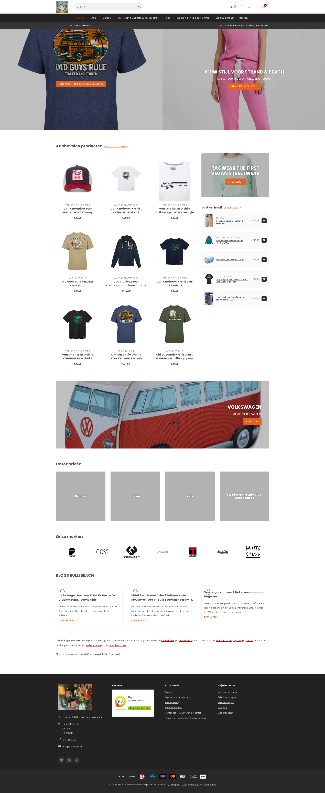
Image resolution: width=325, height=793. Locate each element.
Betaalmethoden (173, 707)
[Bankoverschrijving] (122, 776)
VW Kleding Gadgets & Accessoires (138, 17)
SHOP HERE (252, 421)
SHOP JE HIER (235, 181)
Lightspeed (175, 784)
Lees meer (65, 620)
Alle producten (225, 712)
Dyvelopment (209, 784)
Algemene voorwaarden (177, 697)
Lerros (249, 640)
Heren (92, 17)
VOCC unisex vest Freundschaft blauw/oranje (126, 283)
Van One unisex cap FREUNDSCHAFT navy (77, 210)
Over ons (170, 692)
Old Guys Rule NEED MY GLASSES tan (77, 283)
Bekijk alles (232, 208)
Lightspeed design (191, 784)
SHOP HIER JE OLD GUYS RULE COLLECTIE (81, 83)
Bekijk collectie (115, 146)
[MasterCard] (172, 776)
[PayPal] (193, 776)
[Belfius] (132, 776)
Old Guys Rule (93, 645)
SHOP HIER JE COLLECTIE (244, 86)
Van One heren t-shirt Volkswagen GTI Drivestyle (174, 210)
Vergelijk (222, 707)
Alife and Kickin (224, 640)
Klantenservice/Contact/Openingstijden (185, 717)
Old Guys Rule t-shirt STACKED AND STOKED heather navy (126, 358)
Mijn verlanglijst (226, 702)
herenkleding (186, 640)
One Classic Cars (117, 645)
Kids (168, 17)
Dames (107, 17)
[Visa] (203, 776)
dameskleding (168, 640)
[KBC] (152, 776)
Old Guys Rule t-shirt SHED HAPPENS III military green (174, 356)
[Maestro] (162, 776)
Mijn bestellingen (227, 697)
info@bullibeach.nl (72, 746)
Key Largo (238, 640)
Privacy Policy (172, 702)
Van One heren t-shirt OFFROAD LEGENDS (126, 210)
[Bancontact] (183, 776)
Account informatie (228, 692)
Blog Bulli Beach (225, 17)
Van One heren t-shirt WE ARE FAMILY (175, 283)
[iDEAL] (142, 776)
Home (80, 17)
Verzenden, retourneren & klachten (183, 712)
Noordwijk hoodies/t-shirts (193, 17)
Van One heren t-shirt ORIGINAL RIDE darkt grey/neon (77, 358)
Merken (243, 17)
